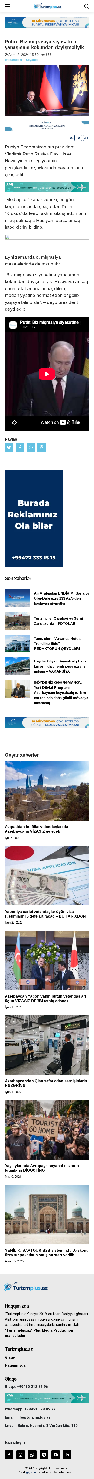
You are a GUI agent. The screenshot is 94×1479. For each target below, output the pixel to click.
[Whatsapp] (32, 1454)
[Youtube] (55, 1454)
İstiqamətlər (13, 60)
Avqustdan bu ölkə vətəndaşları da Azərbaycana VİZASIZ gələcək (36, 829)
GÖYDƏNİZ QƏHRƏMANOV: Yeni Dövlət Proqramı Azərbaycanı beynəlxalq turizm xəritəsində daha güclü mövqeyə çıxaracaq (61, 692)
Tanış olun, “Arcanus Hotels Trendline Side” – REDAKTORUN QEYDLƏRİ (57, 643)
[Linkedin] (67, 1454)
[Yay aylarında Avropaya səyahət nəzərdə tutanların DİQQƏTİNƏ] (47, 1130)
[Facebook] (9, 1454)
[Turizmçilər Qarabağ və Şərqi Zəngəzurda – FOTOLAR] (17, 621)
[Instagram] (20, 1454)
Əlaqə (10, 1357)
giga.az (31, 1472)
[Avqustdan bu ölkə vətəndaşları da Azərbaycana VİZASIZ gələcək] (47, 791)
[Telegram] (44, 1454)
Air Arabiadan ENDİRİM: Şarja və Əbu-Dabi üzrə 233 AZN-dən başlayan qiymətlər (61, 598)
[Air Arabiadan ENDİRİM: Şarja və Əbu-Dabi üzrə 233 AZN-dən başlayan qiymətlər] (17, 598)
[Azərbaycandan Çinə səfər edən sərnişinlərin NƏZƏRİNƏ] (47, 1045)
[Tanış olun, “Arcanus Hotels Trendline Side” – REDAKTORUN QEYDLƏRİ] (17, 644)
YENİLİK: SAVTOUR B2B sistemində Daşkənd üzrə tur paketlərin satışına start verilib (47, 1252)
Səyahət (32, 60)
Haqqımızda (15, 1365)
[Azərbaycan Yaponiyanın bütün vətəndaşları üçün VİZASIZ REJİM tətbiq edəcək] (47, 960)
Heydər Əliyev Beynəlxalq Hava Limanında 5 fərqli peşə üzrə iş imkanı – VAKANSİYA (60, 666)
